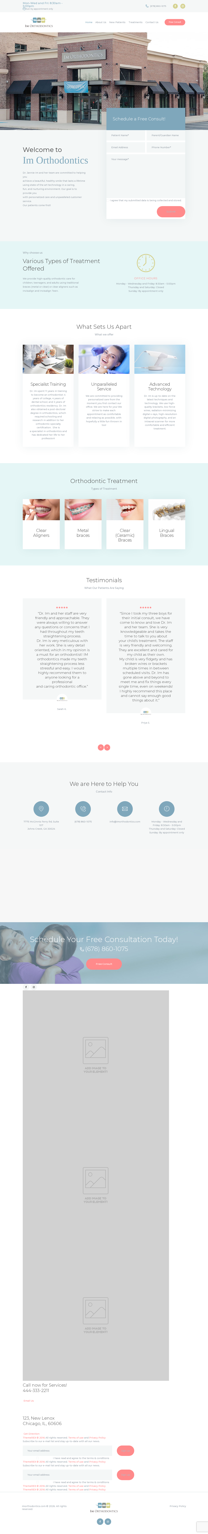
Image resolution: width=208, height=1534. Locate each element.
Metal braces (83, 533)
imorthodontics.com (34, 1506)
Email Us (29, 1400)
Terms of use (76, 1437)
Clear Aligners (41, 533)
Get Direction (31, 1433)
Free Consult (104, 963)
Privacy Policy (97, 1437)
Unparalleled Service (104, 387)
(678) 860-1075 (106, 948)
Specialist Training (48, 384)
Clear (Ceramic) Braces (124, 535)
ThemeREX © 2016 (34, 1437)
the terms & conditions (95, 1458)
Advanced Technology (159, 387)
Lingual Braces (166, 533)
